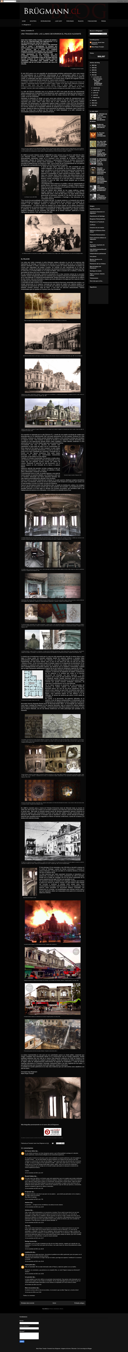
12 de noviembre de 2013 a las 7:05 (34, 1199)
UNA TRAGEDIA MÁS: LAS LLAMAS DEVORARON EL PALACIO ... (98, 82)
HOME (24, 21)
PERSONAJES (70, 21)
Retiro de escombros (30, 1288)
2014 (93, 72)
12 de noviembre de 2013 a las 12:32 (34, 1222)
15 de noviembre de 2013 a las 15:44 (34, 1261)
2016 (93, 67)
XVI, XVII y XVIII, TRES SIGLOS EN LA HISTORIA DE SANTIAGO (102, 144)
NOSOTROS (33, 21)
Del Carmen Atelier (30, 1151)
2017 (93, 65)
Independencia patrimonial (98, 253)
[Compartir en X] (60, 1143)
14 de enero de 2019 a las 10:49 (33, 1292)
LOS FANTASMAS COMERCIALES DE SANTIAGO (101, 188)
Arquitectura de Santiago (97, 216)
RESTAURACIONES (46, 21)
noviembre (96, 77)
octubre (95, 88)
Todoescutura (94, 278)
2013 (93, 75)
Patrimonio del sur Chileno (98, 263)
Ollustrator (73, 1348)
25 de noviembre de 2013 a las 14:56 (34, 1273)
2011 (93, 103)
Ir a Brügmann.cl (26, 25)
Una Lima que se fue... (96, 281)
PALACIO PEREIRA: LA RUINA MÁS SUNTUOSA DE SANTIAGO (101, 171)
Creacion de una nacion (97, 227)
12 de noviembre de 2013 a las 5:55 (34, 1188)
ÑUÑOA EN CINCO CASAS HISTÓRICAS (101, 126)
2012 (93, 100)
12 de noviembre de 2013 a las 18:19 (34, 1249)
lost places (93, 256)
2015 (93, 70)
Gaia (91, 242)
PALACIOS (81, 21)
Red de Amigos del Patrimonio (95, 267)
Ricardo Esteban (29, 1176)
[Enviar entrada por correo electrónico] (52, 1143)
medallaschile (28, 1252)
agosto (95, 90)
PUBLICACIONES (92, 21)
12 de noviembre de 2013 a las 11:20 (34, 1207)
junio (95, 92)
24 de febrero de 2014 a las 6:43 (33, 1284)
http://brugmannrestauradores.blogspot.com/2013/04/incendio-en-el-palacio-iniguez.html (37, 86)
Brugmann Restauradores (97, 219)
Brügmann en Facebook (97, 222)
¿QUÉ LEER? (58, 21)
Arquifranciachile (95, 209)
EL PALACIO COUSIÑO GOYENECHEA (101, 134)
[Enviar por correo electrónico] (57, 1143)
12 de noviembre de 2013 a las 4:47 (34, 1172)
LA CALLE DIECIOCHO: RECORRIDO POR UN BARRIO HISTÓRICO (102, 180)
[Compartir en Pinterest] (63, 1143)
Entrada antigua (79, 1303)
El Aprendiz (28, 1191)
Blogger (90, 1348)
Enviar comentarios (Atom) (56, 1308)
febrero (95, 97)
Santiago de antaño (96, 271)
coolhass (92, 224)
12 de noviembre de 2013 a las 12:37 (34, 1238)
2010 (93, 105)
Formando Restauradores (97, 234)
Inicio (54, 1303)
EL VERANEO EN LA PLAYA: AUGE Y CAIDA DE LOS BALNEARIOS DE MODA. (98, 117)
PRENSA (103, 21)
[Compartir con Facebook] (62, 1143)
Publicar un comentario (29, 1295)
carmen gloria (28, 1264)
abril (94, 95)
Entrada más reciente (27, 1303)
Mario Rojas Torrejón (98, 47)
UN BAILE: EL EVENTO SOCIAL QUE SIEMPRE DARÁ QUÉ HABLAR (101, 153)
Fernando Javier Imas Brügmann (36, 1143)
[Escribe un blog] (58, 1143)
